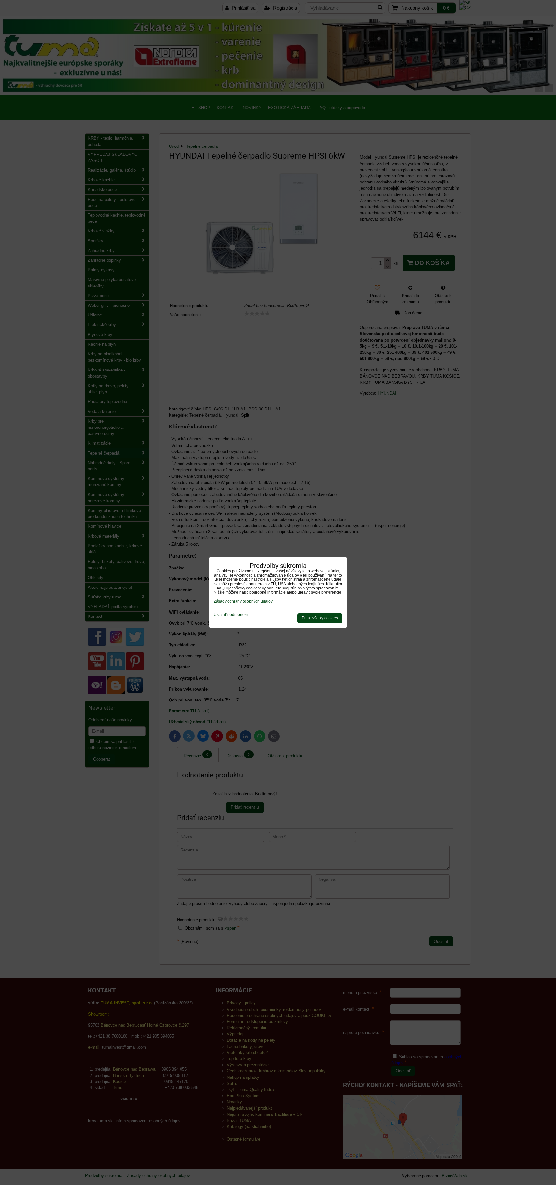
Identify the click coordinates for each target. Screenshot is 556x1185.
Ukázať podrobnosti (231, 615)
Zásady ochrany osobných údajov (243, 601)
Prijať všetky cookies (320, 618)
